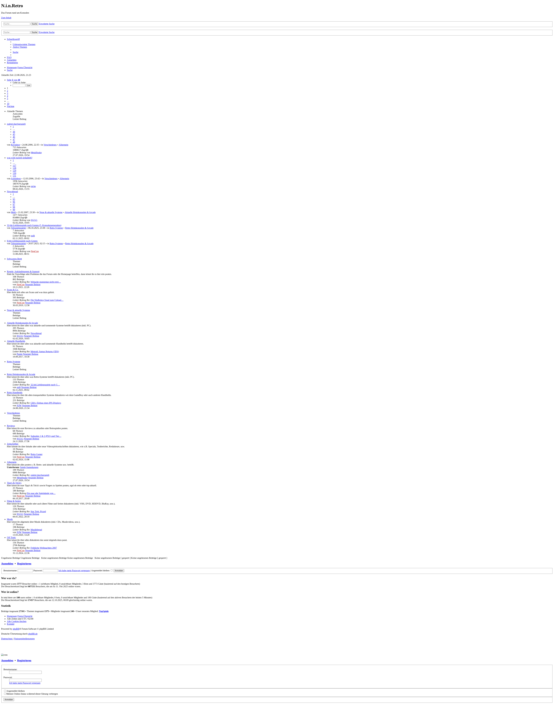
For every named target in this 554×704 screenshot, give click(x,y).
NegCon (35, 251)
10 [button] (8, 104)
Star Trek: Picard (38, 511)
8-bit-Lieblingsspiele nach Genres (22, 241)
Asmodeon (16, 178)
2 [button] (7, 91)
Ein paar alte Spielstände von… (41, 493)
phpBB (16, 629)
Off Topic (11, 537)
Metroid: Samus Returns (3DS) (45, 351)
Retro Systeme (56, 228)
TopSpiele (104, 611)
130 (14, 173)
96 (14, 202)
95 (14, 199)
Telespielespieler (18, 228)
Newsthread (12, 191)
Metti (13, 212)
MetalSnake (36, 152)
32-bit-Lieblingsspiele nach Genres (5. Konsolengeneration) (34, 225)
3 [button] (7, 93)
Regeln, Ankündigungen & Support (23, 271)
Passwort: (7, 677)
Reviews (11, 425)
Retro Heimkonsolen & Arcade (79, 228)
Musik (10, 519)
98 (14, 207)
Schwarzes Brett (14, 259)
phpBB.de (33, 634)
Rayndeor (15, 145)
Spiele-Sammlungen (29, 467)
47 (14, 139)
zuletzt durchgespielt (16, 124)
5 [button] (7, 98)
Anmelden (7, 563)
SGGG (34, 220)
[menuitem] (24, 44)
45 (14, 134)
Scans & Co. (12, 289)
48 (14, 142)
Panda (19, 354)
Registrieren (24, 563)
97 (14, 204)
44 (14, 132)
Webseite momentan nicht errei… (46, 282)
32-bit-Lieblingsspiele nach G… (45, 384)
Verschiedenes (50, 145)
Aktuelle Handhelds (16, 341)
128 (14, 168)
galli (33, 235)
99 (14, 209)
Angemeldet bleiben (100, 570)
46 (14, 137)
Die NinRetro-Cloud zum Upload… (47, 300)
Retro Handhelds (14, 392)
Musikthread (36, 529)
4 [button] (7, 96)
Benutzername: (10, 669)
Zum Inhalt (6, 17)
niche (33, 186)
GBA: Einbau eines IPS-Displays (46, 403)
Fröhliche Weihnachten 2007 (44, 548)
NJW (19, 405)
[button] (13, 80)
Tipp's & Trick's (14, 483)
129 (14, 171)
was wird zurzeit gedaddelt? (19, 158)
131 (14, 176)
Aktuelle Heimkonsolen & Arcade (80, 212)
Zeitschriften (12, 444)
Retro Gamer (36, 454)
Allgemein (63, 145)
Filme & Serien (14, 501)
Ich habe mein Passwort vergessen (74, 570)
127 (14, 165)
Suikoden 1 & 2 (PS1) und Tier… (46, 436)
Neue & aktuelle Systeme (50, 212)
